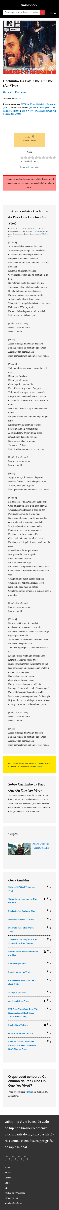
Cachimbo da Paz (36, 229)
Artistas (8, 1172)
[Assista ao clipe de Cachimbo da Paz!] (45, 900)
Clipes (7, 1182)
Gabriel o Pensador (14, 92)
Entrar (53, 12)
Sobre (7, 1167)
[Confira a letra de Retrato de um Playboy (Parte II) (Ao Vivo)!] (45, 952)
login (28, 167)
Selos (7, 1187)
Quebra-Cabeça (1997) (40, 107)
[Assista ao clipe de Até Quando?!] (45, 1001)
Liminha (18, 98)
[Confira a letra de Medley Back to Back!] (45, 1025)
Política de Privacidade (15, 1192)
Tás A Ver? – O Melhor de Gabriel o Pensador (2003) (29, 112)
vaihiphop (29, 5)
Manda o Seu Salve (13, 1202)
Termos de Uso (11, 1197)
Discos (8, 1177)
